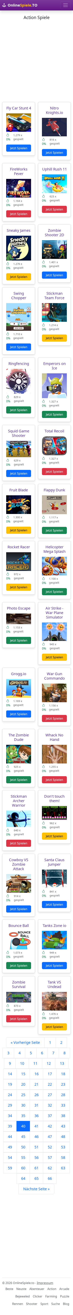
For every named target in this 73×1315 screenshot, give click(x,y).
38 (63, 1115)
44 (10, 1136)
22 (50, 1084)
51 (36, 1147)
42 (50, 1126)
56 (36, 1157)
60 (23, 1167)
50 (23, 1147)
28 (63, 1094)
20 (23, 1084)
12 (49, 1063)
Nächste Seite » (36, 1188)
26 (36, 1094)
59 (10, 1167)
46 (36, 1136)
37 (50, 1115)
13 (62, 1063)
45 (23, 1136)
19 (10, 1084)
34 (10, 1115)
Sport (44, 1304)
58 (63, 1157)
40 (23, 1126)
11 (35, 1063)
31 (36, 1105)
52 (50, 1147)
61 (36, 1167)
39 (10, 1126)
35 (23, 1115)
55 (23, 1157)
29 (10, 1105)
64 (23, 1178)
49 (10, 1147)
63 (63, 1167)
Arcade (64, 1289)
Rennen (17, 1304)
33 (63, 1105)
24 (10, 1094)
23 (63, 1084)
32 (50, 1105)
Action (51, 1289)
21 (36, 1084)
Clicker (37, 1296)
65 (36, 1178)
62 (50, 1167)
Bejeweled (22, 1296)
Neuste (21, 1289)
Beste (9, 1289)
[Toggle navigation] (65, 5)
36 (36, 1115)
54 (10, 1157)
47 (50, 1136)
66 (50, 1178)
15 (23, 1073)
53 (63, 1147)
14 (10, 1073)
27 (50, 1094)
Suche (55, 1304)
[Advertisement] (36, 61)
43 (63, 1126)
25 (23, 1094)
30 (23, 1105)
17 (50, 1073)
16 (36, 1073)
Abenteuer (36, 1289)
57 (50, 1157)
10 (22, 1063)
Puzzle (64, 1296)
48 (63, 1136)
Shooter (31, 1304)
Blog (66, 1304)
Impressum (45, 1283)
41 (36, 1126)
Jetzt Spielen (18, 148)
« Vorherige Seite (25, 1042)
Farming (51, 1296)
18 (63, 1073)
